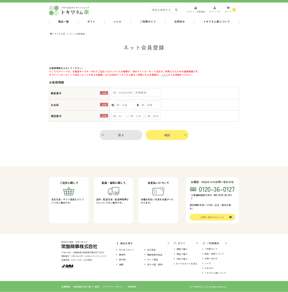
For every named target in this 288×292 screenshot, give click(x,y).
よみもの (208, 268)
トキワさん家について (216, 21)
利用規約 (132, 286)
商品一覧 (63, 21)
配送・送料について (214, 253)
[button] (142, 242)
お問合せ (179, 21)
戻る (121, 135)
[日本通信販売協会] (67, 266)
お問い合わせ (211, 258)
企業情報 (65, 286)
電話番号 (56, 116)
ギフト (91, 21)
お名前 (55, 105)
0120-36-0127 (77, 256)
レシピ (118, 21)
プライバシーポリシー (113, 286)
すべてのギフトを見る (186, 263)
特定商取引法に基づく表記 (86, 286)
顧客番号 (56, 93)
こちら (164, 74)
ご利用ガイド (148, 21)
